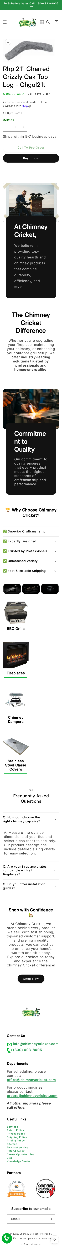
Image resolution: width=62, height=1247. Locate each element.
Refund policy (16, 1150)
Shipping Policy (17, 1137)
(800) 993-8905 (27, 1050)
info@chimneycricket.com (36, 1044)
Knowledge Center (18, 1161)
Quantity (8, 119)
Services (12, 1126)
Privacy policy (46, 1238)
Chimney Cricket (29, 1233)
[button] (5, 22)
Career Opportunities (20, 1154)
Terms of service (17, 1147)
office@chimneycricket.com (31, 1080)
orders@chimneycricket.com (32, 1096)
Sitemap (12, 1143)
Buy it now (31, 158)
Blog (10, 1157)
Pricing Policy (16, 1140)
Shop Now (31, 978)
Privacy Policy (16, 1133)
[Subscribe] (51, 1219)
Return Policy (15, 1130)
